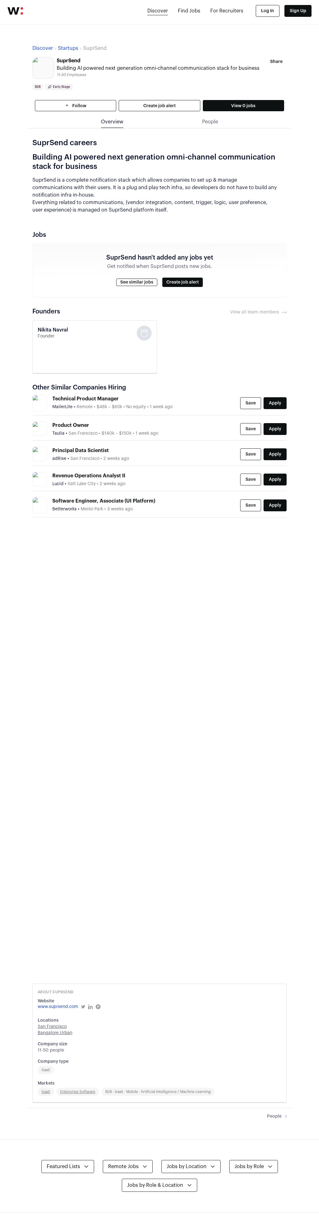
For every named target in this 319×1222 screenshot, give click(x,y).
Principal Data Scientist (80, 450)
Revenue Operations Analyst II (88, 475)
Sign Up (298, 11)
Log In (267, 11)
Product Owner (70, 425)
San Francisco (52, 1026)
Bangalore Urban (55, 1033)
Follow (78, 106)
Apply (275, 403)
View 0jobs (243, 106)
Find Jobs (189, 10)
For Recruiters (226, 10)
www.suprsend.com (58, 1007)
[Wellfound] (15, 11)
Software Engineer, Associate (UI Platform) (103, 501)
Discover (157, 10)
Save (250, 403)
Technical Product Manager (85, 398)
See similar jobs (136, 282)
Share (276, 62)
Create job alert (159, 106)
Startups (68, 48)
